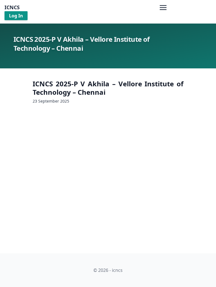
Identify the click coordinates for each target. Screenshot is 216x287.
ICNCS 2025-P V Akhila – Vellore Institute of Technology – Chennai (108, 88)
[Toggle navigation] (163, 7)
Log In (16, 16)
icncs (12, 7)
